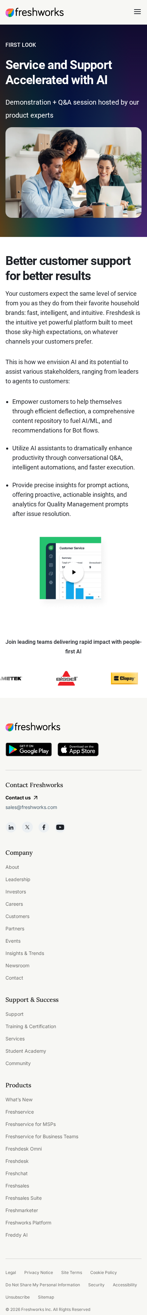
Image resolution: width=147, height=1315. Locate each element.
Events (13, 941)
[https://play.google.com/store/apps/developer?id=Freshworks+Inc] (28, 750)
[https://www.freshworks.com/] (34, 12)
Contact (14, 978)
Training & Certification (30, 1026)
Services (15, 1038)
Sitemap (46, 1297)
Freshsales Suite (23, 1198)
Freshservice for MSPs (30, 1124)
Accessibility (125, 1284)
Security (96, 1284)
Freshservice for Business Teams (41, 1136)
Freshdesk (17, 1161)
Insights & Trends (24, 953)
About (12, 867)
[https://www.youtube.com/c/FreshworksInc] (60, 827)
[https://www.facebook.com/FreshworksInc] (43, 827)
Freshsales (17, 1185)
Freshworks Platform (28, 1222)
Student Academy (25, 1051)
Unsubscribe (17, 1297)
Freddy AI (16, 1235)
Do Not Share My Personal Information (42, 1284)
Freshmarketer (21, 1210)
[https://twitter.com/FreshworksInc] (27, 827)
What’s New (18, 1099)
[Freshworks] (73, 726)
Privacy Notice (38, 1272)
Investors (15, 891)
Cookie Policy (103, 1272)
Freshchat (16, 1173)
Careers (14, 904)
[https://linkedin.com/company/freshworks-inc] (10, 827)
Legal (10, 1272)
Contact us (18, 797)
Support (14, 1014)
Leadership (17, 879)
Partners (14, 928)
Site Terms (71, 1272)
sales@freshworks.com (31, 807)
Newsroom (17, 965)
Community (18, 1063)
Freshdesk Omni (23, 1149)
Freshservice (19, 1112)
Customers (17, 916)
